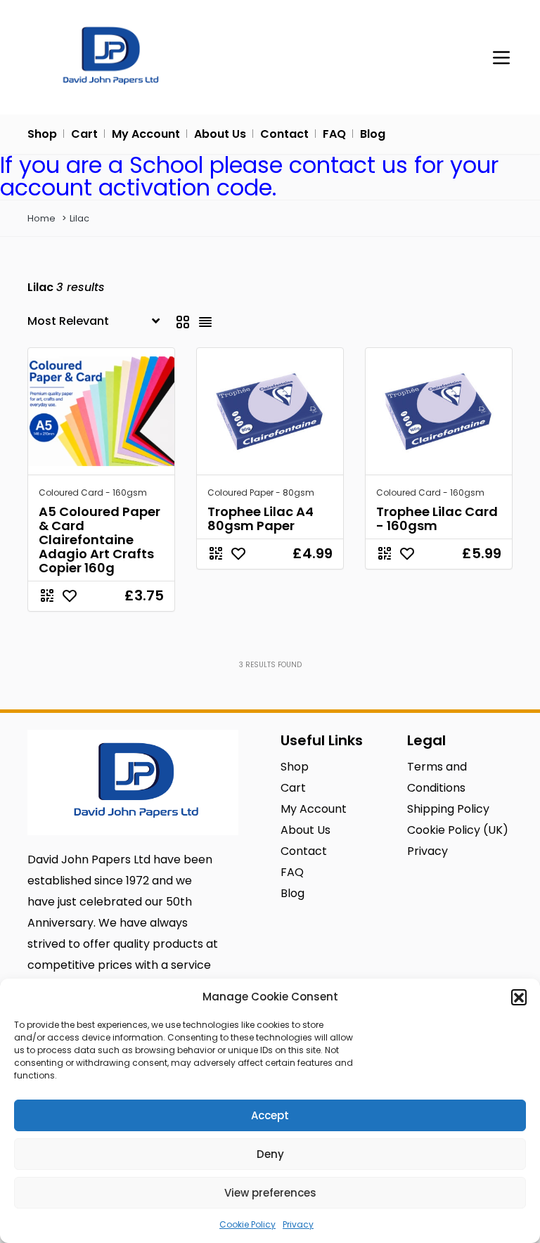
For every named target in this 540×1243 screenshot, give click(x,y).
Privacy (298, 1224)
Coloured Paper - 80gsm (260, 492)
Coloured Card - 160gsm (93, 492)
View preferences (270, 1192)
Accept (270, 1115)
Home (41, 218)
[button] (519, 997)
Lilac (79, 218)
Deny (270, 1154)
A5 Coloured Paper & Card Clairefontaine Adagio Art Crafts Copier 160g (99, 540)
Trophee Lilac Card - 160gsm (437, 518)
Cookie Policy (247, 1224)
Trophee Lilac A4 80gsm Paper (260, 518)
